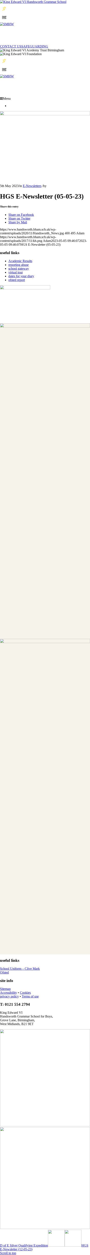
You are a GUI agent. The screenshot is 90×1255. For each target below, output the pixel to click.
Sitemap (5, 989)
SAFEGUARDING (34, 46)
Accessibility (8, 992)
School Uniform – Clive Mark (20, 968)
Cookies (25, 992)
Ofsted (4, 972)
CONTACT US (10, 46)
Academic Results (20, 261)
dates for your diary (21, 276)
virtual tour (15, 272)
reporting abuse (18, 265)
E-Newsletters (32, 186)
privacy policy (9, 996)
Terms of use (30, 996)
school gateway (18, 268)
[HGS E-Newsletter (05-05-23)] (45, 114)
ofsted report (16, 280)
